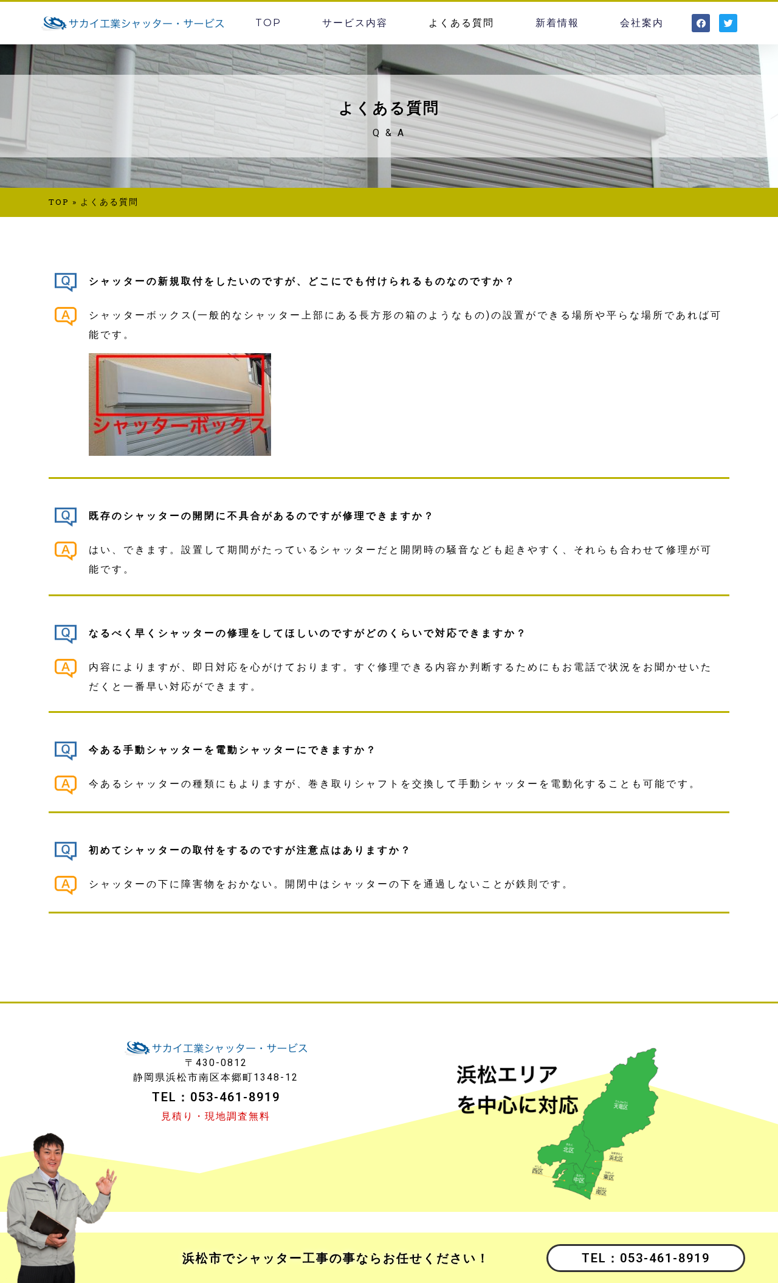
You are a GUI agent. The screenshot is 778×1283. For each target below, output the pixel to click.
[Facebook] (701, 23)
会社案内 (642, 23)
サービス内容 (355, 23)
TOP (268, 23)
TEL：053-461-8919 (646, 1258)
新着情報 (557, 23)
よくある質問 (461, 23)
